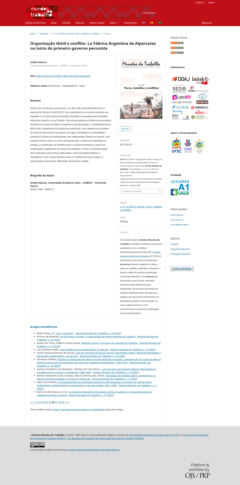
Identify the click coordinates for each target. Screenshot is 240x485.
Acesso (211, 2)
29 (63, 402)
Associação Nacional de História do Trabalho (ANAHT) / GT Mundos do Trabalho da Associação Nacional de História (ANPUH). (119, 436)
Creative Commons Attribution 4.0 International (93, 449)
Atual (54, 22)
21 (36, 402)
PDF (127, 128)
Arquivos (44, 33)
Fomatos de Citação (132, 191)
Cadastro (199, 2)
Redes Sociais (97, 22)
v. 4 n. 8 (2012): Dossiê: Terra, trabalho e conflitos (76, 33)
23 (43, 402)
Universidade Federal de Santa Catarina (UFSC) (154, 434)
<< (31, 402)
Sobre (113, 22)
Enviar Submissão (182, 268)
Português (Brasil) (180, 253)
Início (32, 33)
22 (40, 402)
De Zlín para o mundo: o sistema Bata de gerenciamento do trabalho (98, 336)
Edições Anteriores (35, 22)
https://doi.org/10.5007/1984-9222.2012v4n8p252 (63, 76)
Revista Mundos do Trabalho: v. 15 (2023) (98, 333)
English (175, 244)
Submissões (130, 22)
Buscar (208, 22)
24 (46, 402)
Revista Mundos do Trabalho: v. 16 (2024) (133, 349)
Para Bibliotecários (180, 224)
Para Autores (177, 219)
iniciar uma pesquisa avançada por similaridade (78, 409)
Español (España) (180, 249)
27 (56, 402)
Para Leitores (177, 214)
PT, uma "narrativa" (63, 333)
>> (68, 402)
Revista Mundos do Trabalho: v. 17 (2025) (116, 372)
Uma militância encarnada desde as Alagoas (84, 349)
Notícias (80, 22)
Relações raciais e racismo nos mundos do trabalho (109, 343)
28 (59, 402)
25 (49, 402)
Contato (66, 22)
